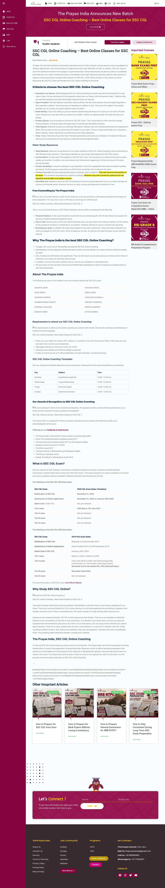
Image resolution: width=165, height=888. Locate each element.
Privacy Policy (39, 863)
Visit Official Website (73, 583)
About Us (37, 847)
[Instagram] (125, 875)
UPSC (92, 847)
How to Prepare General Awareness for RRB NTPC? (110, 727)
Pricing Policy (38, 867)
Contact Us (38, 851)
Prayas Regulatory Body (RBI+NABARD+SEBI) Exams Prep (143, 164)
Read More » (40, 733)
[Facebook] (120, 875)
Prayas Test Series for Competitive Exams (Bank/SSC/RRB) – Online (142, 206)
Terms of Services (40, 859)
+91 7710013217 (137, 859)
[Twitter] (130, 875)
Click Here (141, 847)
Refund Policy (38, 871)
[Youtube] (135, 875)
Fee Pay (36, 855)
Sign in (156, 3)
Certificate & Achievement (57, 430)
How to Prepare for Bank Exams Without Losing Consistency (79, 727)
